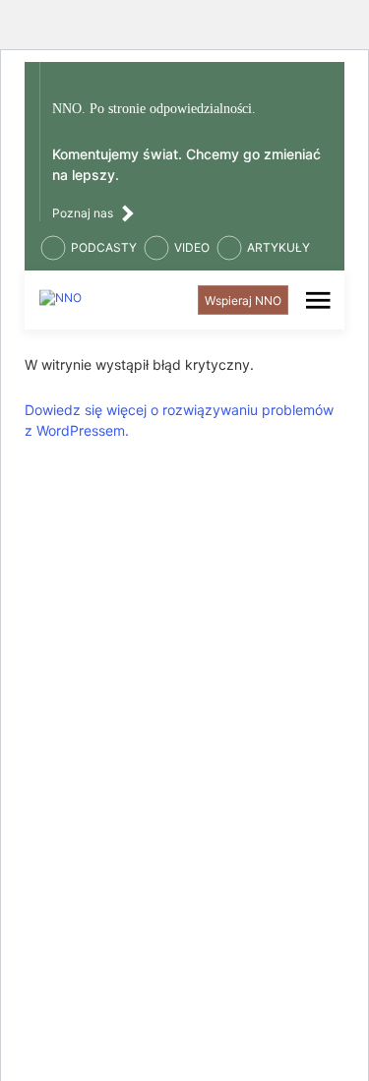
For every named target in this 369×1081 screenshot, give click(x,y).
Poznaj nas (82, 213)
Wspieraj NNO (243, 300)
